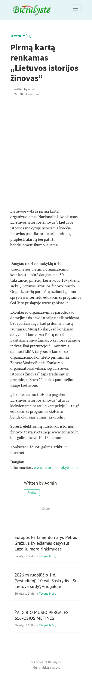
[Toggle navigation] (76, 8)
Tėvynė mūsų (20, 36)
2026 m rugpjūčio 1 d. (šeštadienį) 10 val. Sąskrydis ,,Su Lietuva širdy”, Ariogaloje (46, 580)
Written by (25, 89)
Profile (32, 492)
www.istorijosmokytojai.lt (56, 467)
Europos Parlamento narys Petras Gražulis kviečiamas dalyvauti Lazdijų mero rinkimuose (46, 543)
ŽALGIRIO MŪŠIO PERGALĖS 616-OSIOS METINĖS (41, 615)
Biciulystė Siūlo (25, 556)
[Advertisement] (46, 152)
